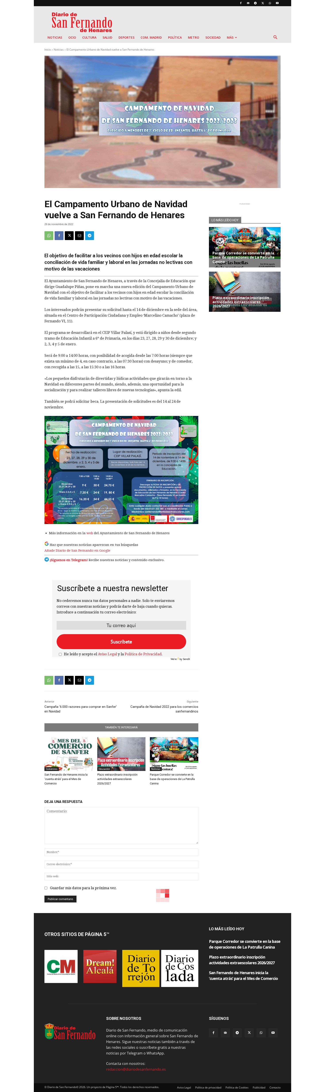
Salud (107, 37)
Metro (193, 37)
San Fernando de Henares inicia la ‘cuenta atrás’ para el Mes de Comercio (66, 779)
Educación (104, 769)
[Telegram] (255, 3)
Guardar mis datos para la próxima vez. (83, 888)
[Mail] (248, 3)
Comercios (51, 769)
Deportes (126, 37)
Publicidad (259, 1087)
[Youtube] (277, 3)
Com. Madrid (151, 37)
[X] (262, 3)
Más (230, 37)
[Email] (79, 235)
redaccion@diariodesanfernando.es (136, 1069)
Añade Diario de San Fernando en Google (77, 551)
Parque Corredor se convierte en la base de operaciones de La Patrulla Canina (172, 779)
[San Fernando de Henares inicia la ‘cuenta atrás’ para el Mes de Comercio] (68, 754)
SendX (186, 659)
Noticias (55, 37)
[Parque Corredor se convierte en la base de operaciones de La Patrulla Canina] (174, 754)
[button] (275, 37)
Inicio (47, 49)
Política (175, 37)
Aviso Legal (107, 654)
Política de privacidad (208, 1087)
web (90, 533)
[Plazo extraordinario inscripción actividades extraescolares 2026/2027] (121, 754)
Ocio (72, 37)
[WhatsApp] (270, 3)
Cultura (89, 37)
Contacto (275, 1087)
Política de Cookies (237, 1087)
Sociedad (213, 37)
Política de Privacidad (143, 654)
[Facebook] (240, 3)
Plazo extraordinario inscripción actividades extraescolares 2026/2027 (117, 779)
